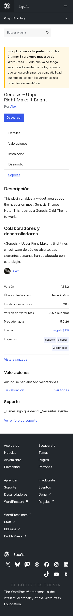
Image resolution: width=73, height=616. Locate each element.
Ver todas (61, 390)
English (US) (61, 330)
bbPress (12, 529)
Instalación (16, 154)
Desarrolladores (15, 494)
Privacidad (12, 467)
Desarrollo (15, 164)
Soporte (14, 175)
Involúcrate (47, 480)
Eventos (45, 487)
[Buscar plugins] (47, 32)
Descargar (14, 117)
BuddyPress (15, 536)
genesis (50, 339)
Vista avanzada (15, 359)
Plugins (44, 460)
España (19, 555)
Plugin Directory (15, 18)
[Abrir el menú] (66, 6)
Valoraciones (17, 143)
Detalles (14, 133)
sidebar (62, 339)
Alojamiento (12, 460)
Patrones (45, 467)
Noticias (10, 453)
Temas (43, 453)
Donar (45, 494)
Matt (9, 522)
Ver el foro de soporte (20, 420)
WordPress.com (18, 515)
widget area (60, 347)
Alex (13, 106)
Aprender (10, 480)
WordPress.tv (16, 502)
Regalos (47, 502)
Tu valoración (14, 390)
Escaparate (47, 445)
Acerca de (11, 445)
